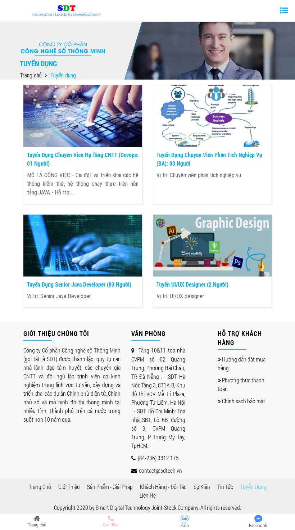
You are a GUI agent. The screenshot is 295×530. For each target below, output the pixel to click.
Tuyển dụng (253, 486)
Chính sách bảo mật (243, 401)
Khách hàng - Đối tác (163, 486)
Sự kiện (202, 486)
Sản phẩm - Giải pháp (110, 486)
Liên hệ (148, 495)
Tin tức (225, 486)
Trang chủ (31, 75)
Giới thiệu (69, 486)
